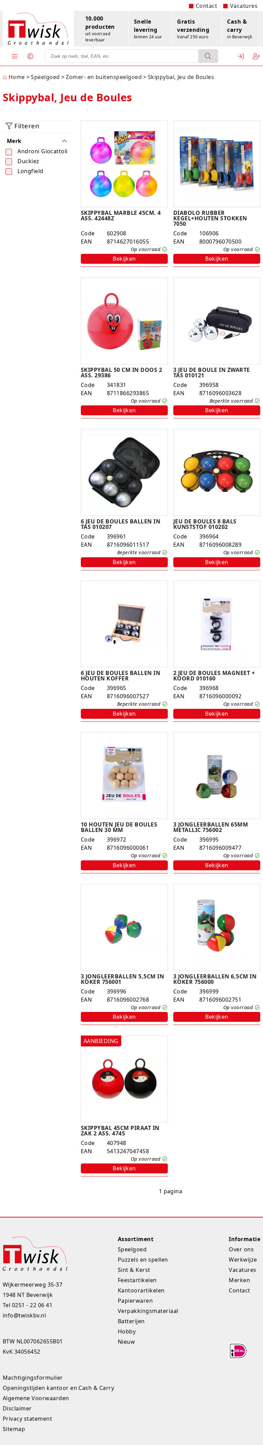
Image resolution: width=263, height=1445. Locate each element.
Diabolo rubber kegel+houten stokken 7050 (210, 218)
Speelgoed (132, 1249)
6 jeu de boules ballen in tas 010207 (120, 524)
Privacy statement (27, 1418)
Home (14, 77)
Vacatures (244, 6)
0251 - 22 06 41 (32, 1305)
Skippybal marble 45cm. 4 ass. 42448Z (121, 215)
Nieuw (126, 1341)
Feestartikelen (137, 1280)
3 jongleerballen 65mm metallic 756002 (210, 827)
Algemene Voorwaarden (36, 1398)
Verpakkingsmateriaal (148, 1311)
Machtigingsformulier (33, 1377)
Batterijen (131, 1321)
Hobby (127, 1331)
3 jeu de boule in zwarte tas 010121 (211, 372)
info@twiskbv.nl (24, 1315)
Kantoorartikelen (141, 1290)
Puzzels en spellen (143, 1259)
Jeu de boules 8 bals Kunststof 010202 (205, 524)
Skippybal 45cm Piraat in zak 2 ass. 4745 (120, 1130)
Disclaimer (17, 1408)
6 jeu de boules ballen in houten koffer (120, 675)
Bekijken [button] (124, 258)
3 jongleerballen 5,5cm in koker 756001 (122, 979)
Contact (206, 6)
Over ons (241, 1249)
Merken (239, 1280)
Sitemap (14, 1429)
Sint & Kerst (134, 1270)
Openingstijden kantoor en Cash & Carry (58, 1388)
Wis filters (41, 195)
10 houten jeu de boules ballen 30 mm (119, 827)
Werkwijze (243, 1259)
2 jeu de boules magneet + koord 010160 (214, 675)
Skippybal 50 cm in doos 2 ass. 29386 (121, 372)
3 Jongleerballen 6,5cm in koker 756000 (214, 979)
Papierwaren (135, 1300)
